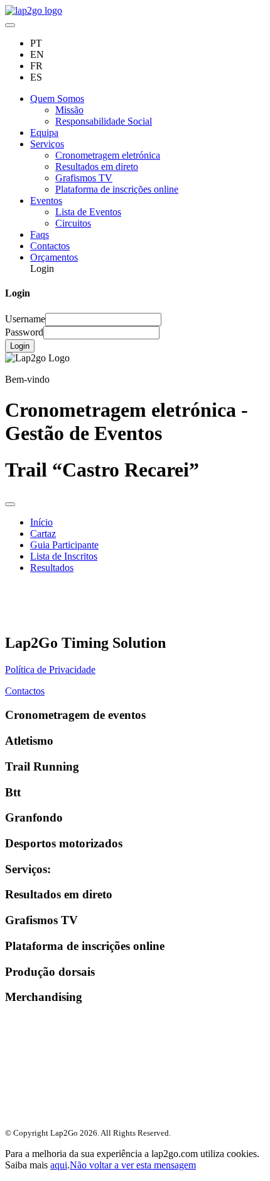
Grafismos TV (83, 177)
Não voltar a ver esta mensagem (133, 1165)
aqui (58, 1165)
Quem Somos (57, 98)
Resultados (51, 567)
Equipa (44, 132)
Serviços (47, 143)
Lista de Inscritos (63, 556)
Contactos (50, 245)
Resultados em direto (96, 166)
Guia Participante (64, 545)
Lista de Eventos (88, 211)
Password (24, 332)
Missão (69, 110)
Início (41, 522)
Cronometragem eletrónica (107, 155)
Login (20, 346)
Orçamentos (54, 257)
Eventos (46, 200)
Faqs (39, 234)
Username (25, 319)
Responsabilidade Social (103, 121)
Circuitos (73, 223)
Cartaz (43, 533)
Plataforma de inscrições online (116, 189)
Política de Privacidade (50, 669)
